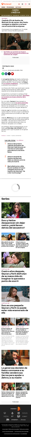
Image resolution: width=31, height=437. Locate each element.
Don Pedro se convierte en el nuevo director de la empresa (15, 97)
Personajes (16, 15)
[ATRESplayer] (26, 4)
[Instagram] (3, 68)
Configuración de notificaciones (12, 433)
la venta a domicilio (22, 103)
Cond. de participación (7, 431)
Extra (27, 15)
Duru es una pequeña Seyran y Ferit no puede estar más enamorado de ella (14, 309)
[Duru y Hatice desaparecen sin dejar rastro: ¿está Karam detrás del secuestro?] (15, 210)
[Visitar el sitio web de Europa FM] (24, 416)
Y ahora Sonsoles (7, 1)
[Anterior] (1, 1)
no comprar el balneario (10, 83)
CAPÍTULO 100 (5, 269)
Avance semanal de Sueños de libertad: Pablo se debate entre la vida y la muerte (16, 159)
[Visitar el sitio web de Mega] (6, 416)
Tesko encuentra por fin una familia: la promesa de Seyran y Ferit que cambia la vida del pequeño (22, 331)
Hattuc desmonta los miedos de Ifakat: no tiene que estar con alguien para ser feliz (7, 394)
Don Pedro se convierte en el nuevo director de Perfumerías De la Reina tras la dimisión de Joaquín (16, 53)
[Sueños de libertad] (15, 13)
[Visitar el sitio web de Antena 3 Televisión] (6, 413)
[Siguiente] (30, 1)
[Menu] (29, 4)
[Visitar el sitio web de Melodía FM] (7, 420)
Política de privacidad (13, 429)
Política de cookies (24, 429)
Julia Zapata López (8, 66)
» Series (8, 135)
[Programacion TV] (22, 4)
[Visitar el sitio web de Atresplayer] (15, 420)
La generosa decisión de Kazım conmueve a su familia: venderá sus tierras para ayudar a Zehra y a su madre (14, 373)
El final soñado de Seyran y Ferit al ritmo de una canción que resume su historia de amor (7, 331)
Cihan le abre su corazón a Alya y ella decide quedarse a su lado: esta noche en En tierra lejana (22, 244)
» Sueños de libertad (16, 135)
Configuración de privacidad (21, 431)
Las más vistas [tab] (10, 140)
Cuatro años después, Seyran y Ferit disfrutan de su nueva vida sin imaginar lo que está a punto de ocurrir (14, 276)
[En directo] (19, 4)
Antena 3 (3, 135)
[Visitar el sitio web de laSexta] (12, 413)
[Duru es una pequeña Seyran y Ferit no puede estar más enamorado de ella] (15, 294)
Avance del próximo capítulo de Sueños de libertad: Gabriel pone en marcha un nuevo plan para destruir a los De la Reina (17, 148)
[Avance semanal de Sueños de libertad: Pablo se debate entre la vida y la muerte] (23, 387)
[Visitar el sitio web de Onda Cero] (18, 416)
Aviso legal (5, 429)
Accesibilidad (23, 433)
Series (3, 7)
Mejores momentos (6, 15)
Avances (22, 15)
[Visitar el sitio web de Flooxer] (23, 420)
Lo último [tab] (20, 140)
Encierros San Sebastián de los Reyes (20, 1)
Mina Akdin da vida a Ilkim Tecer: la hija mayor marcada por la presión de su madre (8, 244)
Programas (10, 7)
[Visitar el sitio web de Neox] (18, 413)
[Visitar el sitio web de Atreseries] (12, 416)
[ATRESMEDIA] (15, 408)
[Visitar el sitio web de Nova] (24, 413)
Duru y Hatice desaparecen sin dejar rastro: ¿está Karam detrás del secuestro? (13, 224)
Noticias (18, 7)
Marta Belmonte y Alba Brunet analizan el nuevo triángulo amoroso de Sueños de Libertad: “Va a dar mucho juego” (16, 169)
